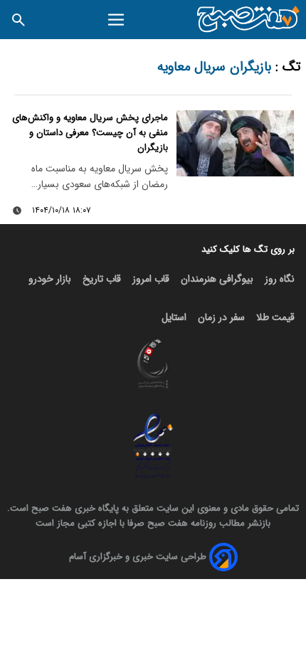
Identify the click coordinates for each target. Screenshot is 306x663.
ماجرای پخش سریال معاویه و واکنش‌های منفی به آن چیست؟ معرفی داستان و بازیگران (90, 132)
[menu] (116, 20)
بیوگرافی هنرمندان (217, 279)
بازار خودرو (49, 279)
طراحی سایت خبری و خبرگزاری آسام (137, 556)
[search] (18, 19)
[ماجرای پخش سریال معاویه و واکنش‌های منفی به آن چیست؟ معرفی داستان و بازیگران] (235, 143)
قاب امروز (150, 279)
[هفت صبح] (248, 19)
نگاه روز (280, 279)
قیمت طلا (275, 317)
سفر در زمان (221, 317)
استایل (174, 317)
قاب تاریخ (102, 279)
